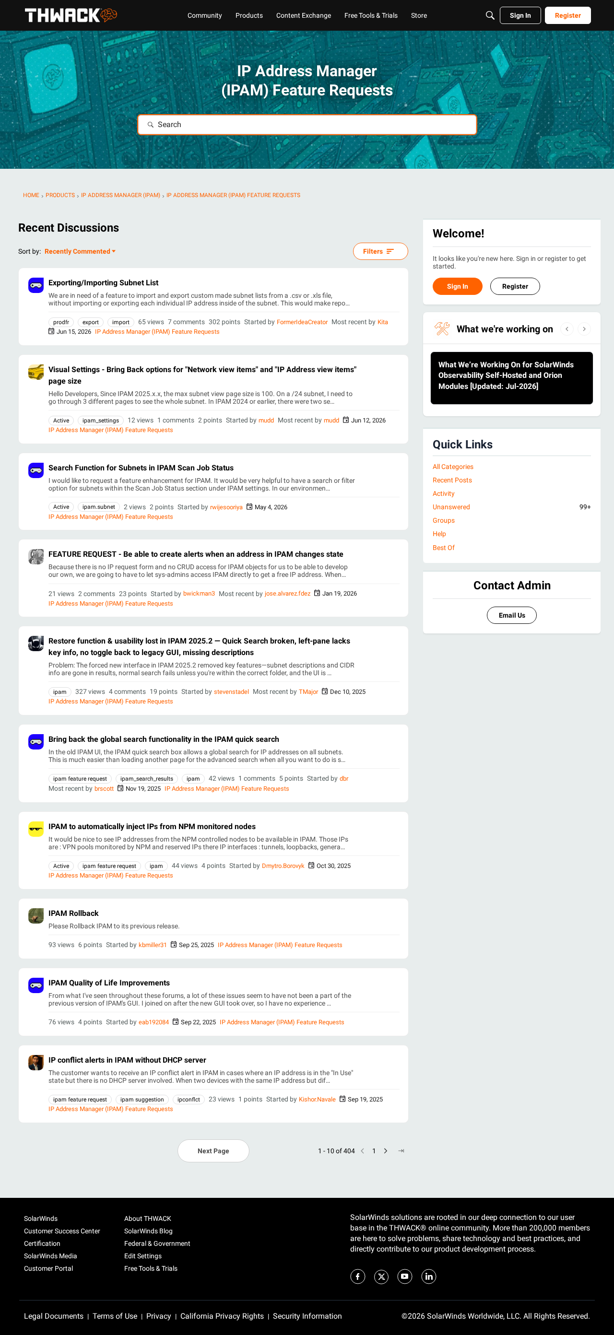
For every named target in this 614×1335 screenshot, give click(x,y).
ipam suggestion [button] (142, 1099)
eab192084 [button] (154, 1022)
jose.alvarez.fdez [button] (287, 593)
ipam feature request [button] (80, 778)
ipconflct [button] (188, 1099)
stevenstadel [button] (231, 691)
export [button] (91, 322)
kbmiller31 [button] (153, 945)
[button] (36, 285)
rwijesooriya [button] (226, 507)
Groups (444, 520)
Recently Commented (77, 252)
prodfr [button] (61, 322)
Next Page (213, 1151)
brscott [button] (104, 788)
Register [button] (515, 286)
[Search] (490, 15)
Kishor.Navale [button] (317, 1099)
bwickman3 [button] (199, 593)
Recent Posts (452, 480)
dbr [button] (344, 778)
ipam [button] (60, 692)
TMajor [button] (308, 691)
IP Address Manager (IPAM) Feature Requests (157, 331)
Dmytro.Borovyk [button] (283, 865)
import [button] (121, 322)
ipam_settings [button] (101, 420)
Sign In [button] (457, 286)
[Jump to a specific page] (401, 1151)
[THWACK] (71, 15)
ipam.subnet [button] (99, 507)
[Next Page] (385, 1151)
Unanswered (512, 507)
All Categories (453, 466)
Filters (373, 251)
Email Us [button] (512, 615)
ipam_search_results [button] (146, 778)
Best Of (444, 547)
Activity (444, 493)
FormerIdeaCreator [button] (302, 322)
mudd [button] (266, 420)
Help (439, 534)
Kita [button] (383, 322)
